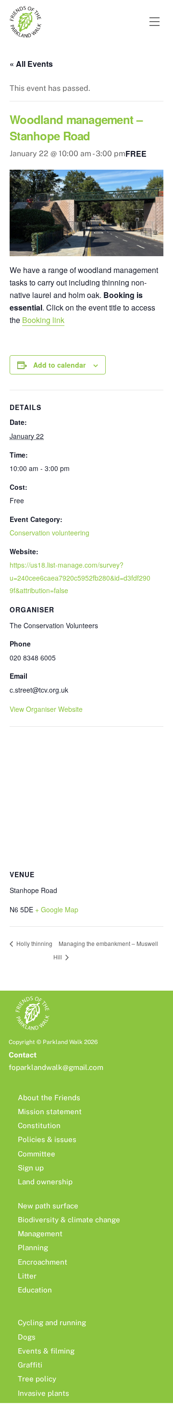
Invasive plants (43, 1393)
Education (35, 1290)
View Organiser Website (46, 709)
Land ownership (45, 1182)
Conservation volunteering (49, 532)
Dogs (27, 1337)
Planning (33, 1247)
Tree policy (37, 1379)
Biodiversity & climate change (69, 1220)
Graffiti (30, 1365)
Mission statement (50, 1111)
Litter (27, 1276)
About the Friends (49, 1097)
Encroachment (42, 1262)
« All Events (31, 63)
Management (40, 1234)
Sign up (31, 1168)
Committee (36, 1154)
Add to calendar (59, 365)
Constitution (39, 1125)
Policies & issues (47, 1139)
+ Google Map (56, 909)
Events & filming (46, 1351)
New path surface (48, 1206)
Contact (23, 1055)
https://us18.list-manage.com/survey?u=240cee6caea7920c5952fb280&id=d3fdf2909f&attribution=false (80, 577)
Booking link (43, 319)
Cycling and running (52, 1322)
